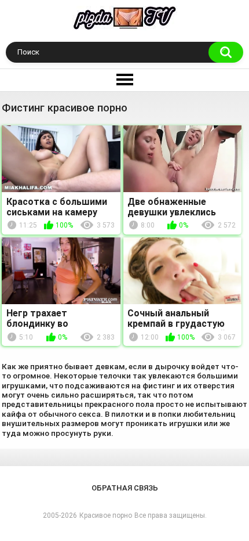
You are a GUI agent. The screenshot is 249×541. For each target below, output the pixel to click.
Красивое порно (105, 515)
